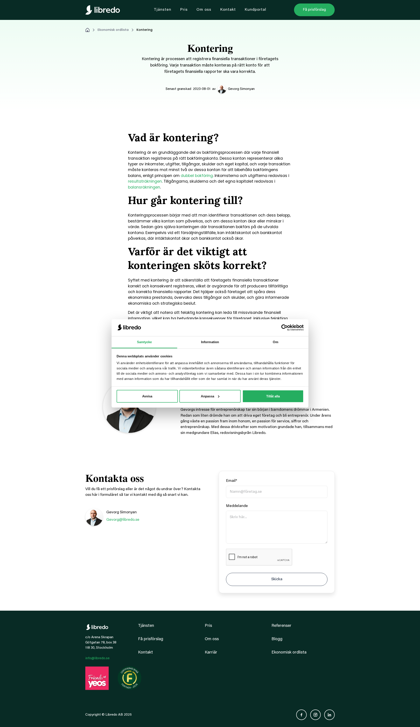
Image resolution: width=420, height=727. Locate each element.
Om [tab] (275, 342)
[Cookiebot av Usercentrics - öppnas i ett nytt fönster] (284, 327)
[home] (102, 9)
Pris (208, 626)
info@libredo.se (97, 658)
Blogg (276, 639)
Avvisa (147, 396)
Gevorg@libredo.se (122, 520)
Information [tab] (210, 342)
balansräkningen (144, 187)
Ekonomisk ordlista (113, 30)
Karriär (211, 652)
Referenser (281, 626)
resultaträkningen (145, 181)
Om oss (212, 639)
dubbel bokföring (197, 175)
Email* (231, 481)
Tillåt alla (273, 396)
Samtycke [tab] (144, 342)
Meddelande (237, 506)
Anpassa (207, 396)
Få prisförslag (150, 639)
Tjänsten (146, 626)
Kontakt (145, 652)
